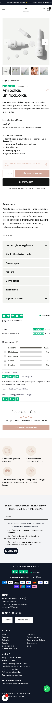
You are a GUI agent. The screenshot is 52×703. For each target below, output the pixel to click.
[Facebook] (3, 613)
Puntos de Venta (9, 649)
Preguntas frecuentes (11, 657)
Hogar (5, 81)
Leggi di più (7, 236)
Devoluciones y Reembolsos (14, 663)
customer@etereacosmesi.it (14, 604)
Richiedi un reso (8, 660)
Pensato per (12, 263)
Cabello (5, 640)
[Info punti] (46, 164)
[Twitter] (6, 613)
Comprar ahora (26, 182)
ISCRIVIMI (11, 551)
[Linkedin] (20, 613)
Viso (4, 634)
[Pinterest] (13, 613)
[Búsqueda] (44, 9)
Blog (29, 646)
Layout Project (19, 696)
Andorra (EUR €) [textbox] (24, 620)
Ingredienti (12, 289)
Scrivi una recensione (26, 427)
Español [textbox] (7, 620)
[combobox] (7, 620)
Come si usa (12, 280)
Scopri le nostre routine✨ (11, 2)
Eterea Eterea (8, 646)
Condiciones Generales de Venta (16, 666)
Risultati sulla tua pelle (18, 254)
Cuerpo (5, 637)
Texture (10, 272)
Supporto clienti (14, 298)
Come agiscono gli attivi (19, 245)
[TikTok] (17, 613)
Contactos (31, 643)
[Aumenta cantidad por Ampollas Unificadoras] (12, 174)
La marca (31, 634)
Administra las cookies (12, 675)
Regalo (5, 643)
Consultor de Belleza (36, 640)
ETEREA (5, 595)
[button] (45, 42)
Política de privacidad (11, 672)
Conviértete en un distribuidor (15, 683)
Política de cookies (10, 669)
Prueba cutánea (34, 637)
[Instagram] (10, 613)
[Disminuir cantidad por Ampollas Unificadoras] (5, 174)
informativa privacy (32, 526)
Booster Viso (14, 81)
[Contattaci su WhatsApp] (47, 688)
